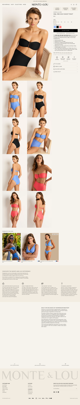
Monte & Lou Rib (57, 12)
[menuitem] (24, 4)
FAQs (3, 390)
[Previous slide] (4, 246)
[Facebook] (54, 392)
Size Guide (4, 388)
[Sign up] (76, 388)
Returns (4, 386)
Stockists (30, 392)
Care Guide (5, 389)
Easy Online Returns (70, 33)
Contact (4, 392)
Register (30, 386)
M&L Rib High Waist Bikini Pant (65, 52)
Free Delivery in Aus (61, 33)
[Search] (71, 4)
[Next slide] (19, 246)
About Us (30, 390)
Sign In (29, 385)
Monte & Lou (7, 398)
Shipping (4, 385)
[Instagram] (56, 392)
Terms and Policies (74, 398)
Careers (30, 393)
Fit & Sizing (57, 63)
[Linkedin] (58, 392)
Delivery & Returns (60, 69)
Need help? (58, 71)
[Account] (74, 4)
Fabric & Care (58, 66)
